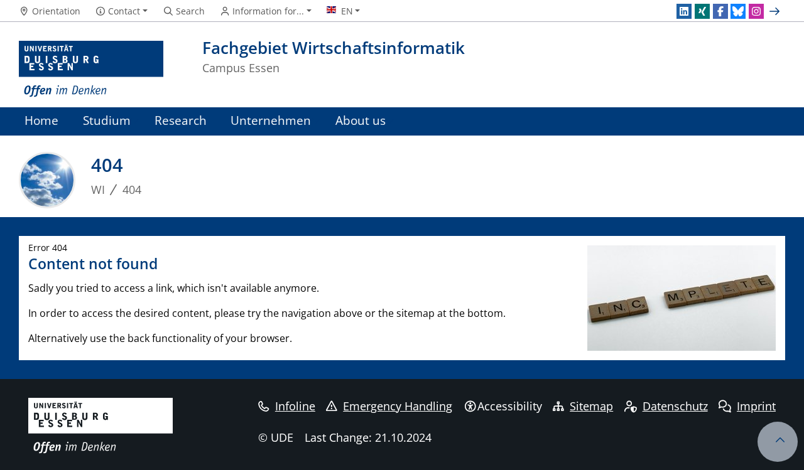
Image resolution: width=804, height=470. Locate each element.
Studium (107, 120)
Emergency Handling (397, 406)
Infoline (295, 406)
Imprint (756, 406)
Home (41, 120)
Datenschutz (675, 406)
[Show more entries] (776, 11)
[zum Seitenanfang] (778, 442)
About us (360, 120)
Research (181, 120)
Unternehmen (271, 120)
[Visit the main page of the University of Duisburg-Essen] (91, 69)
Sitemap (591, 406)
